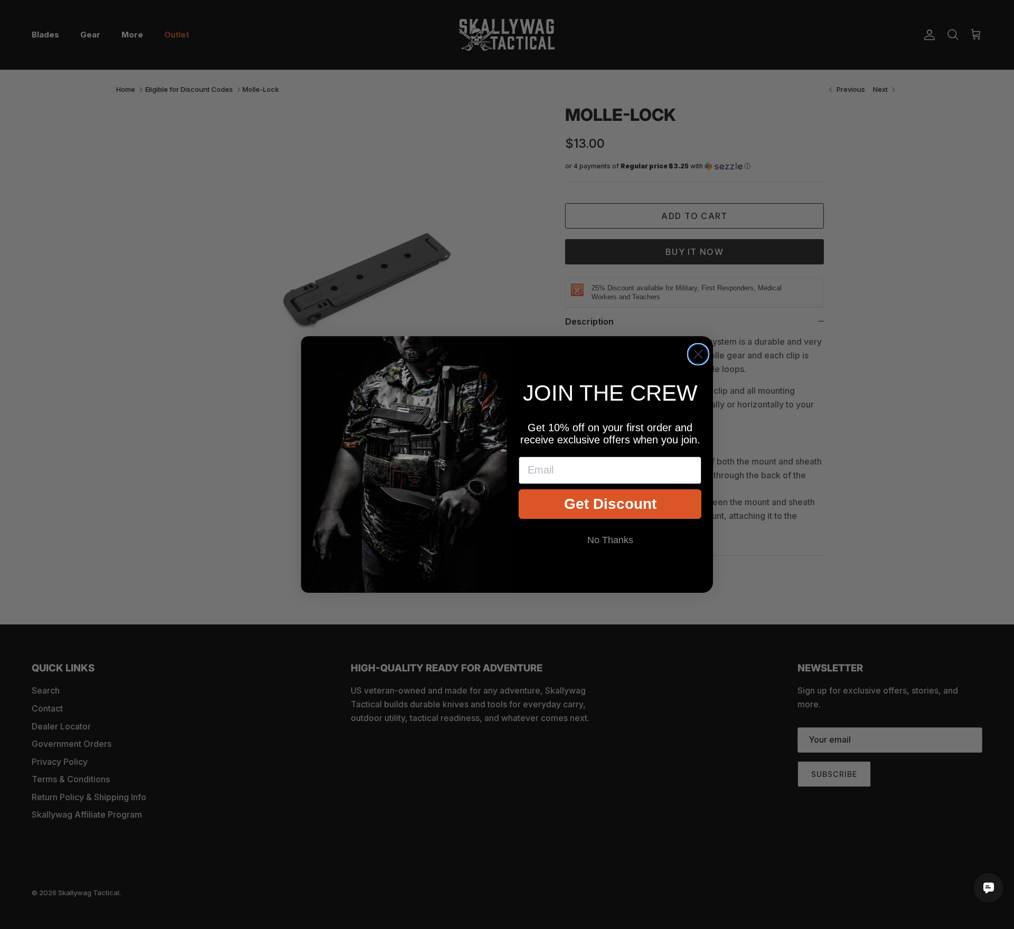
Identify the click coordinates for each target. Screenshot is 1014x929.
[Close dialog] (698, 354)
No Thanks (610, 540)
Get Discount (610, 504)
